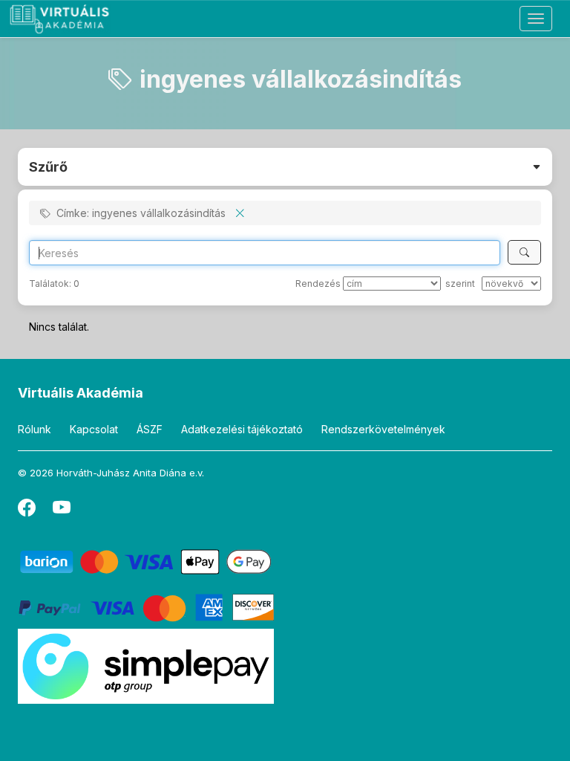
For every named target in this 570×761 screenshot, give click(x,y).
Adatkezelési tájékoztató (242, 429)
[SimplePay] (146, 665)
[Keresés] (524, 252)
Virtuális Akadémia (80, 393)
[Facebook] (28, 510)
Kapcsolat (94, 429)
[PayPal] (146, 606)
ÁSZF (150, 429)
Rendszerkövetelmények (383, 429)
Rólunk (34, 429)
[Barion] (146, 560)
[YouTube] (62, 510)
